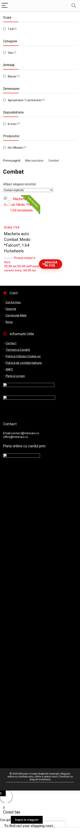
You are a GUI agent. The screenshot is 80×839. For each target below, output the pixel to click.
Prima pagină (11, 160)
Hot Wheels (15, 147)
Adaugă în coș (51, 264)
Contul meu (13, 302)
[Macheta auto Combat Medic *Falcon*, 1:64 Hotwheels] (21, 209)
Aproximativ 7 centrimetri (24, 100)
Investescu (45, 779)
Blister (12, 76)
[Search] (74, 5)
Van (10, 52)
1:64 (10, 29)
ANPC (9, 369)
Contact (11, 343)
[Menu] (5, 5)
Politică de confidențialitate (24, 362)
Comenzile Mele (16, 315)
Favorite (11, 308)
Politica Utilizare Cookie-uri (23, 356)
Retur (9, 322)
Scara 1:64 (11, 227)
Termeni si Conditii (18, 349)
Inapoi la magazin (27, 820)
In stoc (12, 124)
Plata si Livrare (15, 376)
